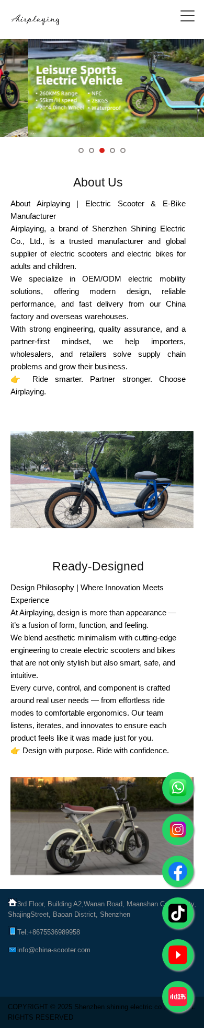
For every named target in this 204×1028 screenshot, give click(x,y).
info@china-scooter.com (53, 950)
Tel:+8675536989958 (48, 932)
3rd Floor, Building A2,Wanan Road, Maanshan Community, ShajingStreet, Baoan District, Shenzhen (102, 909)
